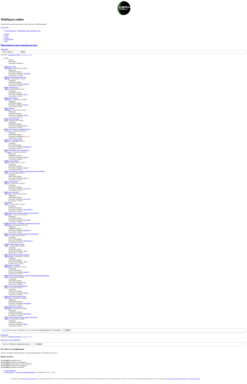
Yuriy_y (7, 173)
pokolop (25, 272)
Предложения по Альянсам (14, 307)
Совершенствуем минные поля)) (15, 296)
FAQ (6, 36)
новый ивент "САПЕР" (12, 265)
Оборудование (9, 108)
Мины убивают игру (11, 87)
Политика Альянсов (11, 98)
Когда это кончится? (11, 181)
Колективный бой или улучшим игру (17, 150)
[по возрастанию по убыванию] (62, 330)
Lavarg (9, 131)
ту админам (8, 202)
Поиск (7, 37)
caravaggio (8, 68)
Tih (24, 282)
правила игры (184, 378)
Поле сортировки (33, 330)
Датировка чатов (10, 66)
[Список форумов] (123, 15)
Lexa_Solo (26, 188)
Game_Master (27, 209)
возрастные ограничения (194, 378)
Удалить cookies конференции (25, 372)
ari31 (6, 288)
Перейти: (5, 344)
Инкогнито (26, 147)
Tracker (7, 34)
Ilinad (25, 324)
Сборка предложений (12, 161)
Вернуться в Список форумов (10, 340)
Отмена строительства (12, 119)
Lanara (7, 277)
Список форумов (10, 31)
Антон (7, 319)
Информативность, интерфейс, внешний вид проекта (22, 223)
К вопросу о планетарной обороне (16, 286)
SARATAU (8, 225)
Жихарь (7, 79)
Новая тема (4, 49)
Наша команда (9, 372)
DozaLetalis (26, 303)
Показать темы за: (12, 330)
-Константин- (27, 241)
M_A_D (25, 136)
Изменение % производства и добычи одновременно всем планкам (27, 275)
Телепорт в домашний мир (13, 140)
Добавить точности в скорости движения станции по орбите (25, 171)
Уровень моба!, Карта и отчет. (14, 244)
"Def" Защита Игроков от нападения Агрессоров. (21, 317)
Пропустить (5, 27)
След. (4, 330)
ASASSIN (8, 267)
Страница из (13, 55)
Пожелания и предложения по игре (28, 31)
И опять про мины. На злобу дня (15, 77)
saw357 (7, 141)
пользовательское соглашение (173, 378)
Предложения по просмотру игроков (17, 254)
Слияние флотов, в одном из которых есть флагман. (22, 213)
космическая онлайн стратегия (29, 378)
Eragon (9, 152)
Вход (6, 41)
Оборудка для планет (12, 192)
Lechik (25, 105)
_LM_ (6, 246)
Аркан (7, 204)
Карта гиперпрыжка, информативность (18, 129)
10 (30, 55)
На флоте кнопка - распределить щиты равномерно (21, 234)
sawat (25, 94)
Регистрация (9, 39)
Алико (7, 89)
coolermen (8, 99)
